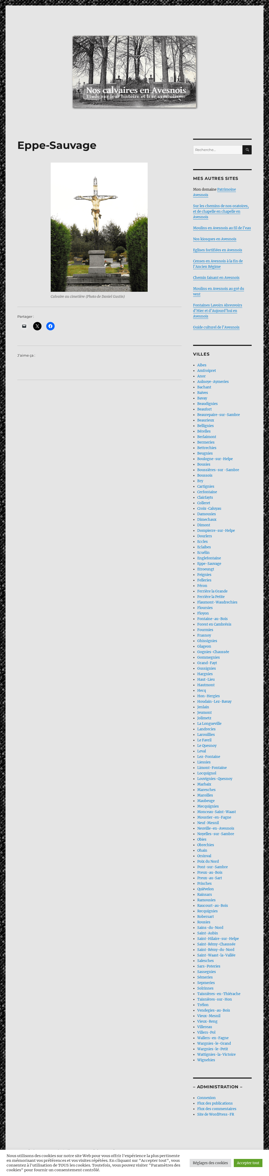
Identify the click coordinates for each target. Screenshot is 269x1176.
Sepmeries (206, 983)
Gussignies (206, 668)
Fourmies (205, 630)
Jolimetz (204, 718)
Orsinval (204, 856)
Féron (202, 586)
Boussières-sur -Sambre (218, 470)
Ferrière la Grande (212, 591)
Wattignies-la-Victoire (216, 1054)
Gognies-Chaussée (213, 652)
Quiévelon (205, 889)
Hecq (201, 690)
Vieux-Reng (207, 1021)
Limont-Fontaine (212, 768)
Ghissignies (207, 641)
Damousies (206, 514)
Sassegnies (206, 972)
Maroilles (205, 795)
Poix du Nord (208, 861)
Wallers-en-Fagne (213, 1038)
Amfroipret (206, 370)
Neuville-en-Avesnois (215, 828)
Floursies (205, 608)
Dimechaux (206, 519)
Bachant (204, 387)
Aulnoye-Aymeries (213, 381)
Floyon (203, 613)
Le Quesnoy (206, 745)
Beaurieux (205, 420)
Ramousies (206, 900)
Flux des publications (215, 1103)
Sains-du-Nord (210, 927)
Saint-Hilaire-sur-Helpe (218, 938)
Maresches (206, 790)
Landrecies (206, 729)
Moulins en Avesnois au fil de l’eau (222, 228)
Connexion (206, 1098)
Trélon (203, 1005)
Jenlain (203, 707)
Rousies (203, 922)
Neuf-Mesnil (208, 823)
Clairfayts (205, 497)
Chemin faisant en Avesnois (216, 277)
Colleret (203, 503)
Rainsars (204, 894)
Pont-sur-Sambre (212, 867)
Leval (201, 751)
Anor (201, 376)
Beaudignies (207, 404)
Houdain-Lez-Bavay (214, 701)
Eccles (202, 541)
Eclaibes (204, 547)
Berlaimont (206, 437)
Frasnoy (204, 635)
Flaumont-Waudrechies (217, 602)
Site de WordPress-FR (215, 1114)
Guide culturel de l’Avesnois (216, 327)
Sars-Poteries (208, 966)
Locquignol (206, 773)
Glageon (204, 646)
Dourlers (204, 536)
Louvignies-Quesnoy (214, 779)
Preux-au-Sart (209, 878)
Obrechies (205, 845)
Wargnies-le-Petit (212, 1049)
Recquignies (207, 911)
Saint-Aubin (207, 933)
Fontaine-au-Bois (212, 619)
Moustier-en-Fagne (214, 817)
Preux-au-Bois (210, 872)
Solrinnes (205, 988)
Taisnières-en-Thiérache (218, 994)
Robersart (205, 916)
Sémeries (205, 977)
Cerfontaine (207, 492)
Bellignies (205, 426)
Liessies (204, 762)
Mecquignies (208, 806)
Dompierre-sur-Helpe (216, 530)
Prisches (204, 883)
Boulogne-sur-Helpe (215, 459)
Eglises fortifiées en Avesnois (217, 250)
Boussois (205, 475)
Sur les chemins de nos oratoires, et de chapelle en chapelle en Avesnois (221, 211)
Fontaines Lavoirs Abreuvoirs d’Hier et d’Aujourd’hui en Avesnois (217, 311)
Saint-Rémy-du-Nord (215, 950)
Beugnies (205, 453)
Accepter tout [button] (248, 1163)
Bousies (203, 464)
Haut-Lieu (206, 679)
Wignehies (206, 1060)
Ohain (202, 850)
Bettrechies (206, 448)
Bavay (202, 398)
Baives (202, 393)
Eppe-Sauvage (209, 563)
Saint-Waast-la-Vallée (216, 955)
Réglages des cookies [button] (210, 1163)
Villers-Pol (206, 1032)
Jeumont (204, 712)
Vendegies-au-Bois (213, 1010)
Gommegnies (208, 657)
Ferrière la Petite (211, 597)
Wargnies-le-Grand (214, 1043)
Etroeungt (205, 569)
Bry (200, 481)
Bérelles (204, 431)
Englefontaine (209, 558)
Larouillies (206, 734)
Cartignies (205, 486)
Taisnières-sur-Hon (214, 999)
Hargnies (205, 674)
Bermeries (206, 442)
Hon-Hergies (208, 696)
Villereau (204, 1027)
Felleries (204, 580)
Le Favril (204, 740)
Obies (201, 839)
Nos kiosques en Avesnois (214, 239)
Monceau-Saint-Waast (216, 812)
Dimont (203, 525)
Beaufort (204, 409)
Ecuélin (203, 552)
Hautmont (206, 685)
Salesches (205, 961)
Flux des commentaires (216, 1109)
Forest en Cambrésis (214, 624)
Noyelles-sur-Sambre (215, 834)
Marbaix (204, 784)
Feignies (204, 575)
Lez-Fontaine (208, 756)
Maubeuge (206, 801)
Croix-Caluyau (209, 508)
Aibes (201, 365)
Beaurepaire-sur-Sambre (218, 415)
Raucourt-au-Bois (212, 905)
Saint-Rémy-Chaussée (216, 944)
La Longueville (209, 723)
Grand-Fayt (207, 663)
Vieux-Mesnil (208, 1016)
